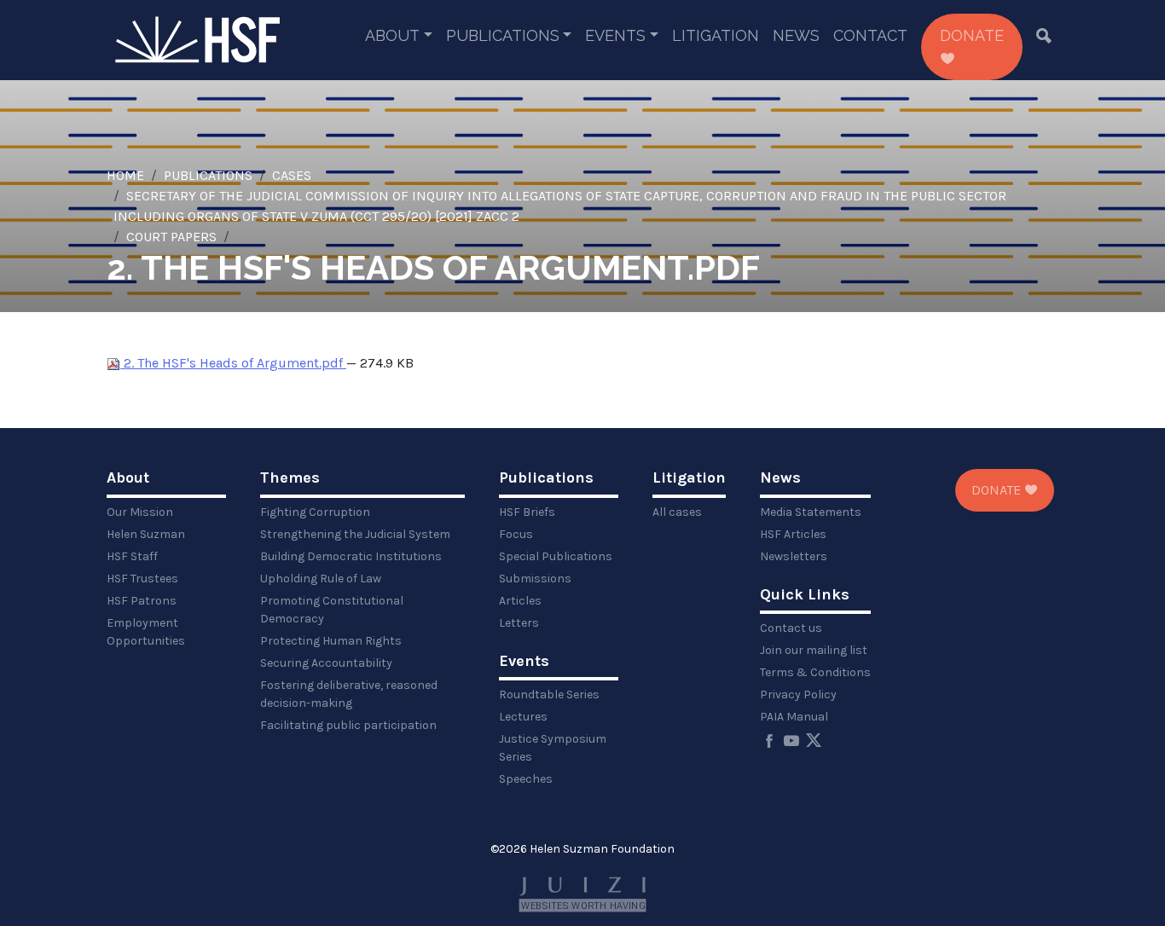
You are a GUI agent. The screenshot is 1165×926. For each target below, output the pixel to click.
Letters (519, 623)
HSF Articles (793, 534)
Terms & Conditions (815, 672)
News (796, 35)
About (392, 35)
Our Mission (140, 512)
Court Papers (171, 237)
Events (615, 35)
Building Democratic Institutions (351, 556)
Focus (516, 534)
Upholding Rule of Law (320, 578)
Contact (870, 35)
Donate (972, 35)
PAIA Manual (794, 716)
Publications (502, 35)
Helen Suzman (146, 534)
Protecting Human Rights (331, 641)
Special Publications (555, 556)
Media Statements (810, 512)
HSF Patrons (142, 600)
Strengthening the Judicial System (355, 534)
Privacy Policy (798, 694)
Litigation (715, 35)
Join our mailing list (813, 650)
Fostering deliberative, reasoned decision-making (349, 694)
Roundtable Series (549, 694)
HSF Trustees (142, 578)
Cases (291, 175)
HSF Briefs (527, 512)
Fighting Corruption (315, 512)
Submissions (535, 578)
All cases (677, 512)
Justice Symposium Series (552, 748)
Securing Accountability (326, 663)
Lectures (523, 716)
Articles (520, 600)
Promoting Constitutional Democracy (331, 609)
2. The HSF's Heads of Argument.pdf (233, 363)
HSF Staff (132, 556)
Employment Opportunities (146, 632)
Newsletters (793, 556)
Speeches (526, 779)
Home (125, 175)
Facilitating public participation (348, 725)
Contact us (791, 628)
